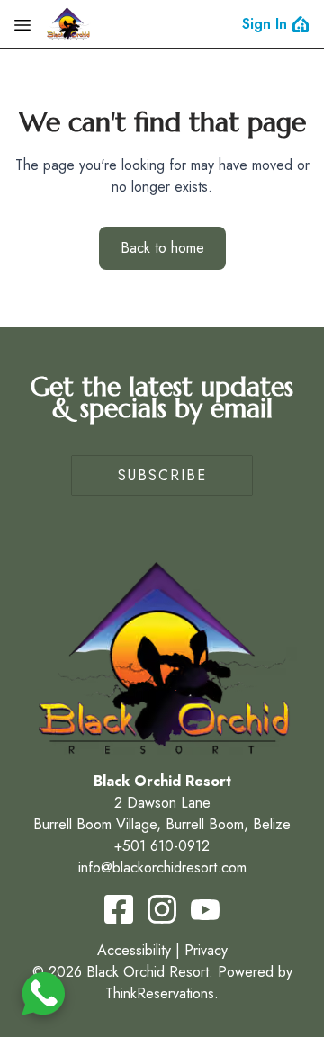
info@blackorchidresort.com (162, 867)
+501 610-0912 (162, 846)
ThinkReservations (159, 993)
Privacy (206, 950)
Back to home (162, 247)
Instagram (162, 909)
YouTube (205, 909)
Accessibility (134, 950)
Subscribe (162, 475)
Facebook (118, 909)
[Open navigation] (22, 24)
